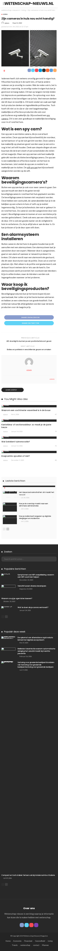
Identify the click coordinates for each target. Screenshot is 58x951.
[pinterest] (31, 925)
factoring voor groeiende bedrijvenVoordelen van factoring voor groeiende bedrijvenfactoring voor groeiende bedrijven (36, 664)
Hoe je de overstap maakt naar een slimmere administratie (33, 504)
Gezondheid (40, 941)
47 (56, 414)
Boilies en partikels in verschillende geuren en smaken (29, 349)
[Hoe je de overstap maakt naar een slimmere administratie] (10, 507)
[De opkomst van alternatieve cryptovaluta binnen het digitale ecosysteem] (8, 637)
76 (56, 446)
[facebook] (22, 925)
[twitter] (26, 925)
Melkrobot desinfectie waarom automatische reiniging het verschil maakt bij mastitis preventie (36, 651)
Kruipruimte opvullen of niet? (15, 456)
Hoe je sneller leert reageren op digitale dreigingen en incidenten (35, 517)
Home (8, 941)
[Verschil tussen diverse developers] (8, 589)
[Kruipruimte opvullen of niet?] (29, 452)
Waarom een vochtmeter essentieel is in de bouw (26, 410)
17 (53, 497)
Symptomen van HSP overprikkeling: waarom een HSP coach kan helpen (36, 576)
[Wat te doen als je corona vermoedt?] (8, 607)
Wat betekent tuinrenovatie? (15, 441)
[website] (4, 379)
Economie (17, 941)
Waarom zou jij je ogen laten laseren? (16, 598)
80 (56, 460)
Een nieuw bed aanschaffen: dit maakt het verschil (36, 493)
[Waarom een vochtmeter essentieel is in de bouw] (29, 406)
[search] (53, 3)
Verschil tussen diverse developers (32, 586)
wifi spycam (32, 167)
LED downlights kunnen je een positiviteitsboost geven (29, 341)
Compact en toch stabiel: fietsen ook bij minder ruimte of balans (25, 492)
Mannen (45, 945)
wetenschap (11, 487)
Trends (15, 945)
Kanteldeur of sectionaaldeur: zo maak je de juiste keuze (26, 426)
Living (5, 14)
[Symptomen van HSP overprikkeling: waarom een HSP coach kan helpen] (8, 575)
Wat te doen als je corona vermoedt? (33, 607)
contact (36, 945)
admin (7, 23)
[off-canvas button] (4, 3)
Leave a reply (11, 390)
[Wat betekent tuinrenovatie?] (29, 437)
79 (56, 431)
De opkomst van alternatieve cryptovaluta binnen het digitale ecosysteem (35, 638)
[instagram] (36, 925)
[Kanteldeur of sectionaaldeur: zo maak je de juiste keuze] (29, 420)
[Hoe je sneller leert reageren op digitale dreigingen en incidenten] (10, 519)
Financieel (28, 941)
